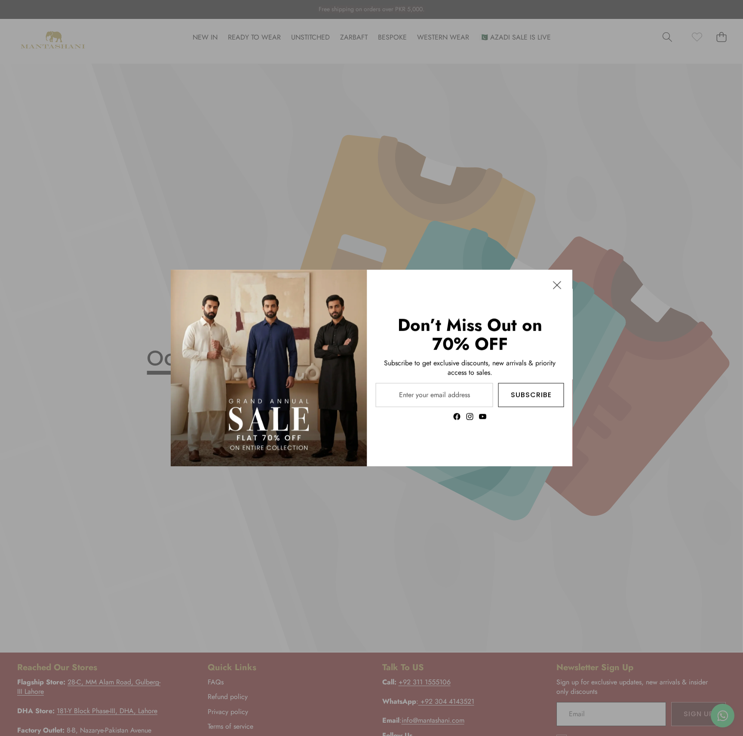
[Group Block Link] (470, 368)
